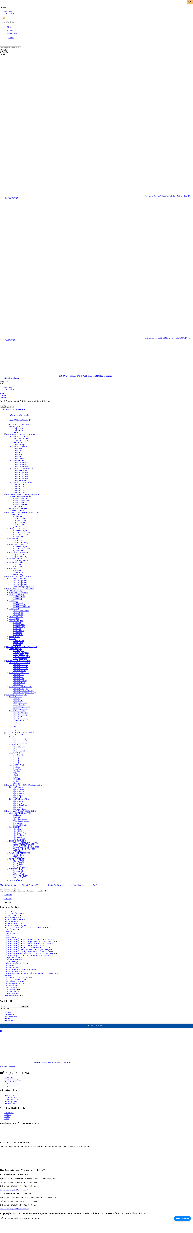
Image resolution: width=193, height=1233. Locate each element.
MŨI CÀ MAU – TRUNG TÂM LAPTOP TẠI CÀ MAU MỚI (27, 955)
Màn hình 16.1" (10, 933)
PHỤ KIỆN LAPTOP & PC (14, 971)
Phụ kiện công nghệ (11, 967)
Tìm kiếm (25, 1006)
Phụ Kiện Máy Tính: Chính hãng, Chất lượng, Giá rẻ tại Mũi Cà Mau (28, 973)
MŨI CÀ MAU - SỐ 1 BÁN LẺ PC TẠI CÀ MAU (23, 945)
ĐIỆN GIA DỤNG (11, 923)
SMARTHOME (10, 987)
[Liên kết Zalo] (5, 405)
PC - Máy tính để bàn (12, 957)
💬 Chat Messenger (182, 1218)
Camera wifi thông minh (13, 913)
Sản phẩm (8, 899)
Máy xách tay (9, 937)
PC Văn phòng (9, 961)
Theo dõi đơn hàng (3, 394)
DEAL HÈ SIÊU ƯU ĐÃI (13, 919)
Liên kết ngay (5, 407)
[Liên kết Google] (3, 405)
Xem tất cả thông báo (12, 378)
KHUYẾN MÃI (10, 929)
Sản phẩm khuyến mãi (12, 983)
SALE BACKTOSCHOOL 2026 (16, 977)
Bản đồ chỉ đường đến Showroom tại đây (14, 1190)
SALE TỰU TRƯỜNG (12, 979)
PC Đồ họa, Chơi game (12, 959)
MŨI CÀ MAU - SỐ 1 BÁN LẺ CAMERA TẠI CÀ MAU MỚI (27, 939)
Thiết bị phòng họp (11, 991)
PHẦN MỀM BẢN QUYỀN (14, 963)
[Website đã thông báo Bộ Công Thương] (10, 1230)
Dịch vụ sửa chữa (10, 921)
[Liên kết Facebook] (1, 405)
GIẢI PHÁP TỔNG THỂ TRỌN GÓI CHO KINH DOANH (26, 927)
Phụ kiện (7, 965)
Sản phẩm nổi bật (10, 985)
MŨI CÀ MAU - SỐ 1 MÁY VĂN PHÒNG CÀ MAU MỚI (26, 949)
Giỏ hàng (3, 397)
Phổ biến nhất (9, 1014)
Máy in (6, 935)
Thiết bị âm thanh (10, 989)
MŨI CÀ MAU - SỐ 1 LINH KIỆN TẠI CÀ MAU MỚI (24, 947)
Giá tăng (7, 1018)
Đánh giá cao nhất (10, 1016)
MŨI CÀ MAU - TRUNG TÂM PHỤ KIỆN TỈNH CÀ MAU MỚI (28, 953)
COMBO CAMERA (11, 915)
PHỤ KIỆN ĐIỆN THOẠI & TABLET (18, 969)
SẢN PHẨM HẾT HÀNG (14, 981)
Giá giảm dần (9, 1020)
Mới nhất (7, 1012)
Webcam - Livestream (12, 995)
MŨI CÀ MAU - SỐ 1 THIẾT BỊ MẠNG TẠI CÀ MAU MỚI (27, 951)
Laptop (6, 931)
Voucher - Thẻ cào (11, 993)
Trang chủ (8, 895)
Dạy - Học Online (10, 917)
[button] (8, 885)
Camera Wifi (8, 911)
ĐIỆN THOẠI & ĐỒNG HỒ (15, 925)
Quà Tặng (8, 975)
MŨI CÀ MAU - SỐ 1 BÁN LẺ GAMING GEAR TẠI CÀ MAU (28, 941)
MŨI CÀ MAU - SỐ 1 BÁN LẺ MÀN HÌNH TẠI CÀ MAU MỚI (28, 943)
